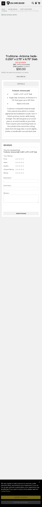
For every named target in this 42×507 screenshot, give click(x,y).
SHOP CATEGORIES (26, 9)
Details (21, 84)
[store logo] (15, 3)
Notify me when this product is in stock (14, 72)
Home (3, 9)
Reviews (8, 145)
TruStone (4, 11)
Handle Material (12, 9)
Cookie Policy (5, 491)
